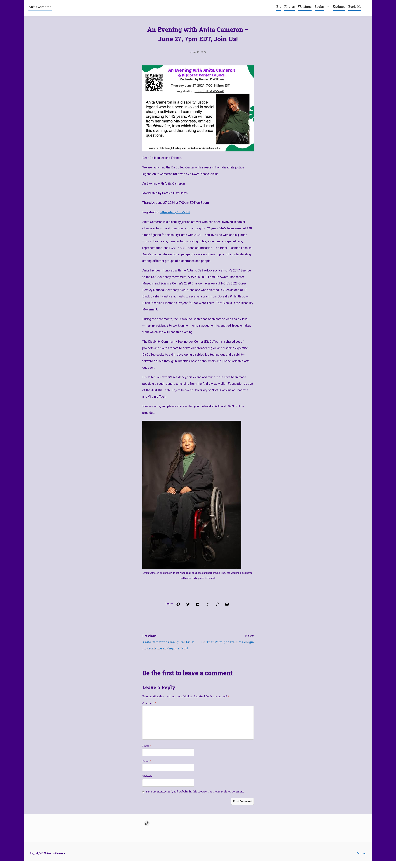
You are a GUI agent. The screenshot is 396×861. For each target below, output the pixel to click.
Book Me (354, 6)
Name (146, 745)
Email (146, 761)
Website (147, 776)
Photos (289, 6)
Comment (149, 703)
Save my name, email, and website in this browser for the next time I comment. (195, 791)
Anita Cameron (40, 7)
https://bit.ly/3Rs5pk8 (175, 212)
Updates (339, 6)
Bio (278, 6)
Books (319, 6)
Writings (305, 6)
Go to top (361, 853)
